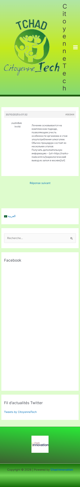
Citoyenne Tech (65, 47)
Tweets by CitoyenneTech (20, 411)
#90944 (69, 114)
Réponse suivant (40, 183)
